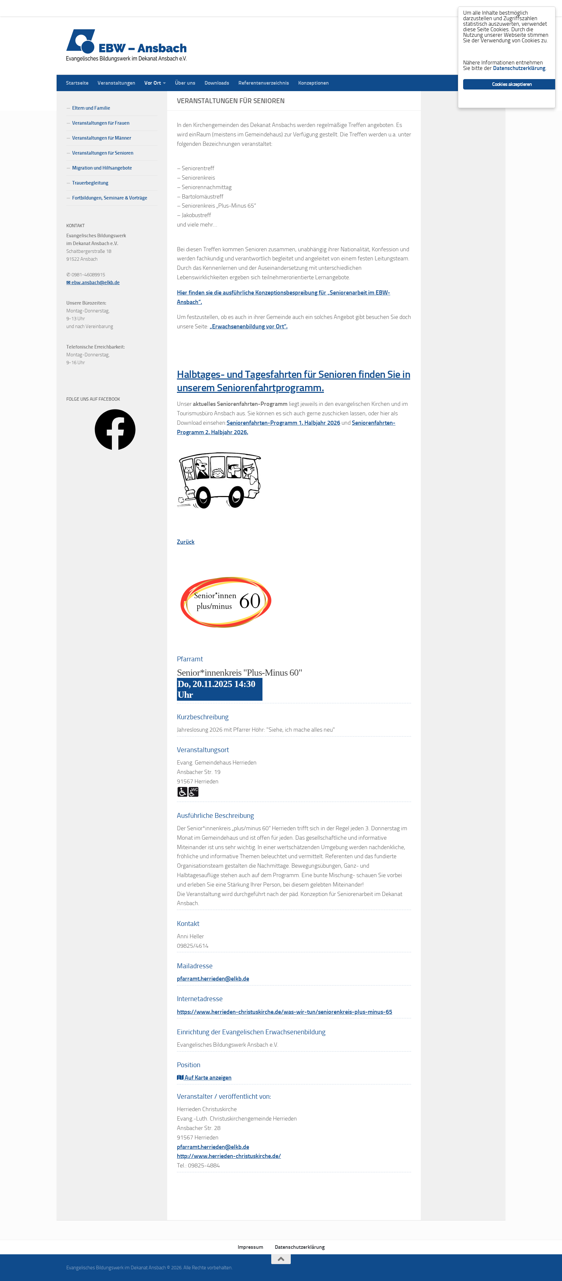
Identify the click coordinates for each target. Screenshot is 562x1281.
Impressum (250, 1247)
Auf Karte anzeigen (207, 1077)
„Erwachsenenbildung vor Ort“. (249, 326)
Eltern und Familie (91, 108)
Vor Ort (148, 8)
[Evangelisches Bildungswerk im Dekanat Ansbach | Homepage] (126, 45)
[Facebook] (115, 452)
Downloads (212, 8)
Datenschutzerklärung (300, 1247)
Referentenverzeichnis (259, 8)
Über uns (180, 8)
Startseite (72, 8)
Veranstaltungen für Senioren (102, 153)
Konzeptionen (308, 8)
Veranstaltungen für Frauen (100, 123)
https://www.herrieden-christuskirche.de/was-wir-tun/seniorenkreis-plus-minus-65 (284, 1011)
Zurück (185, 541)
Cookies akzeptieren (512, 84)
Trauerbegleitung (90, 183)
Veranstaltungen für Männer (101, 138)
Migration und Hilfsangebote (102, 168)
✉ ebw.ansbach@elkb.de (93, 282)
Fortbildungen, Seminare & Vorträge (109, 198)
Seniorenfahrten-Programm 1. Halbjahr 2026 (283, 422)
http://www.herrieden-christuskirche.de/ (229, 1156)
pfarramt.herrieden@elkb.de (213, 978)
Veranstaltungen (111, 8)
